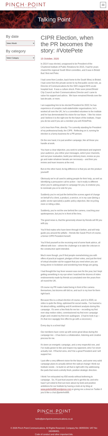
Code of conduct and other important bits (54, 434)
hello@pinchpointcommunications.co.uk (54, 419)
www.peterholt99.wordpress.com (56, 389)
